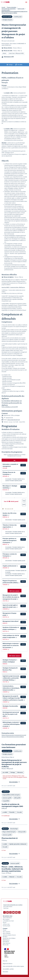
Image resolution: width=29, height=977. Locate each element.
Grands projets (6, 925)
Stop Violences (6, 943)
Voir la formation (13, 782)
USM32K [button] (5, 649)
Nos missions (6, 919)
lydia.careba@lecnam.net (13, 419)
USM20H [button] (5, 702)
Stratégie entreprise (7, 19)
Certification (5, 791)
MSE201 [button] (5, 663)
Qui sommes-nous (7, 916)
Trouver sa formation (11, 7)
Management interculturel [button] (10, 621)
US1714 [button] (5, 718)
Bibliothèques (6, 940)
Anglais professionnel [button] (9, 566)
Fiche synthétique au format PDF (10, 406)
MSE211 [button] (5, 672)
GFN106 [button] (5, 476)
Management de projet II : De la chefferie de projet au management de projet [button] (11, 597)
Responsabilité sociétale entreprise (11, 794)
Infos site (5, 961)
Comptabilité (5, 800)
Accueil (3, 7)
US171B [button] (5, 682)
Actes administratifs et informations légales (13, 966)
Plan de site (5, 944)
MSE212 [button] (5, 623)
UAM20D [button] (5, 584)
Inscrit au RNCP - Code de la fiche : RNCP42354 (13, 287)
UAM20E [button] (5, 728)
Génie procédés (22, 831)
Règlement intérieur (7, 963)
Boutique (5, 936)
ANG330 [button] (5, 567)
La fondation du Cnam (8, 921)
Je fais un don (6, 924)
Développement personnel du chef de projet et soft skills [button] (11, 714)
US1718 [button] (5, 601)
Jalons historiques (7, 917)
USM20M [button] (5, 609)
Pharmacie (5, 828)
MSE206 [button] (5, 708)
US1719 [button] (5, 639)
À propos (5, 928)
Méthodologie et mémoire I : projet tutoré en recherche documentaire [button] (11, 645)
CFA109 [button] (5, 468)
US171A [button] (5, 617)
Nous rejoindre (6, 931)
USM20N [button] (5, 692)
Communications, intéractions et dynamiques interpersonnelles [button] (11, 688)
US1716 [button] (5, 631)
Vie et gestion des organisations (9, 8)
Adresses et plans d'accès (9, 935)
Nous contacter (7, 933)
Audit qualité (17, 797)
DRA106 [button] (5, 558)
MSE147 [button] (5, 544)
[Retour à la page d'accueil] (5, 2)
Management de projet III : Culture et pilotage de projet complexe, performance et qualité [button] (13, 698)
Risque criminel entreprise (9, 831)
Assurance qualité (6, 10)
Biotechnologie (14, 828)
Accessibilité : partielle (8, 969)
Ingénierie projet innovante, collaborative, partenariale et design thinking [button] (11, 678)
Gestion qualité (21, 8)
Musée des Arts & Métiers (9, 938)
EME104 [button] (5, 517)
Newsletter (5, 971)
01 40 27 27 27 (9, 417)
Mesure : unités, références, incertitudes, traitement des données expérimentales (12, 869)
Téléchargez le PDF (9, 56)
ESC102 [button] (5, 489)
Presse (4, 930)
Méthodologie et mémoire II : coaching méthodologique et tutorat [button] (11, 724)
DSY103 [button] (5, 529)
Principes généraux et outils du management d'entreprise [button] (9, 540)
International (6, 941)
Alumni (4, 922)
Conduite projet (18, 16)
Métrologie (5, 863)
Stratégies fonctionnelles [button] (10, 706)
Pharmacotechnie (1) (10, 838)
